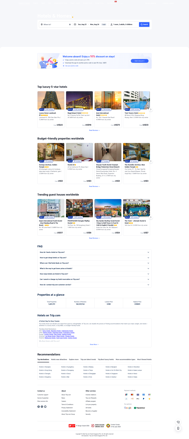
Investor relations (91, 395)
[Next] (151, 109)
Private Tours (87, 3)
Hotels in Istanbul (111, 377)
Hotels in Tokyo (88, 370)
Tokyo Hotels (46, 331)
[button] (122, 3)
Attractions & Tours (60, 3)
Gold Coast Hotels (61, 338)
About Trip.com (66, 395)
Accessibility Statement (69, 411)
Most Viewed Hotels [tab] (144, 359)
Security (88, 414)
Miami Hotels (60, 336)
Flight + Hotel (75, 3)
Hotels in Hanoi (132, 373)
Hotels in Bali (65, 377)
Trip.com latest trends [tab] (88, 359)
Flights (35, 3)
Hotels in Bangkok (111, 367)
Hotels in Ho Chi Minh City (114, 370)
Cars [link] (49, 3)
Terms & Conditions (67, 404)
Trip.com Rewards (91, 398)
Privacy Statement (67, 408)
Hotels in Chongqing (67, 370)
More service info (42, 401)
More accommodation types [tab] (125, 359)
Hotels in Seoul (65, 373)
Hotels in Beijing (88, 367)
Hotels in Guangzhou (67, 367)
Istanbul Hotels (66, 334)
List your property (91, 404)
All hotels (88, 408)
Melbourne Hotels (50, 338)
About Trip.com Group (68, 414)
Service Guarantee (42, 398)
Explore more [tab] (74, 359)
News (63, 398)
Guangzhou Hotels (68, 332)
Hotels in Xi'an (87, 377)
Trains (43, 3)
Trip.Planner (111, 3)
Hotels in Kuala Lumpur (135, 370)
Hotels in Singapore (112, 373)
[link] (150, 3)
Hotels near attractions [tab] (59, 359)
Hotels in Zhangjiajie (89, 373)
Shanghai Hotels (57, 332)
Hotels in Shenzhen (134, 367)
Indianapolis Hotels (67, 331)
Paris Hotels (57, 334)
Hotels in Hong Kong (45, 370)
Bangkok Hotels (56, 331)
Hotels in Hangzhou (45, 377)
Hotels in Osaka (132, 377)
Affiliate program (91, 401)
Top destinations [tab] (43, 359)
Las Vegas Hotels (50, 336)
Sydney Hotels (72, 338)
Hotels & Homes (24, 3)
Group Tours (99, 3)
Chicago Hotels (69, 336)
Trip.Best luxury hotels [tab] (106, 359)
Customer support (42, 395)
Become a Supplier (91, 411)
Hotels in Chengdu (44, 373)
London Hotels (48, 334)
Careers (64, 401)
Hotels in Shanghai (44, 367)
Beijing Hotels (47, 332)
